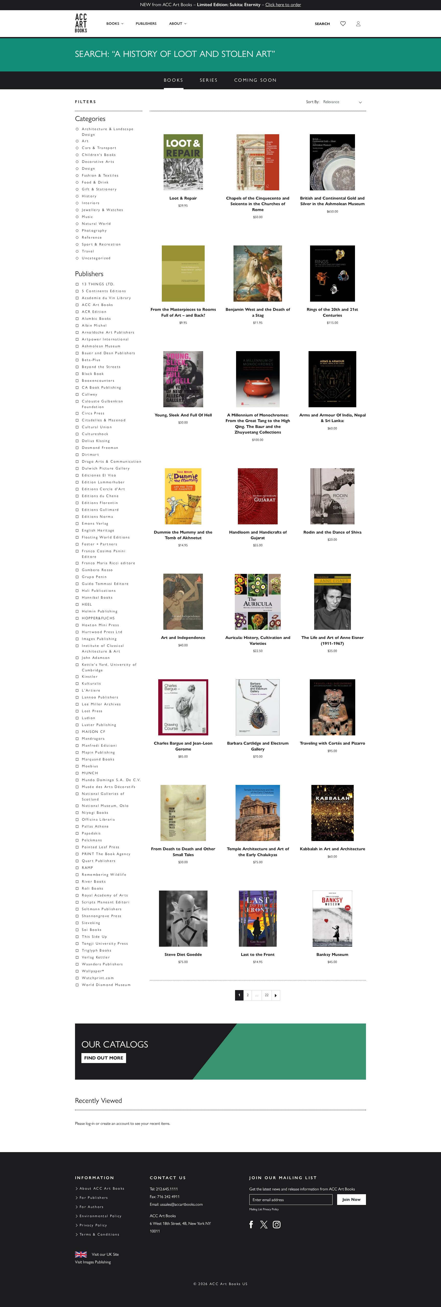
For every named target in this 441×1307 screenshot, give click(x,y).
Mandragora (93, 738)
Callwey (89, 394)
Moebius (90, 766)
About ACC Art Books (102, 1188)
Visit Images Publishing (93, 1262)
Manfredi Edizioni (99, 745)
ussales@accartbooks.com (181, 1204)
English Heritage (98, 530)
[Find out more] (220, 1052)
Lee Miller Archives (101, 704)
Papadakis (91, 833)
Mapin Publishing (98, 752)
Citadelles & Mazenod (104, 420)
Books (112, 23)
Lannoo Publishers (100, 697)
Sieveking (91, 923)
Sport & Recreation (101, 244)
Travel (88, 251)
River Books (94, 881)
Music (87, 217)
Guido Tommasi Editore (105, 584)
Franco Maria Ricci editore (109, 563)
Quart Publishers (99, 861)
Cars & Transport (99, 148)
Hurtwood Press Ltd (102, 632)
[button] (343, 24)
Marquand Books (98, 759)
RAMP (87, 868)
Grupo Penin (94, 577)
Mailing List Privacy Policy (264, 1209)
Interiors (91, 203)
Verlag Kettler (96, 957)
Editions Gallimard (100, 510)
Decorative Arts (98, 161)
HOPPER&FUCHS (98, 618)
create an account (115, 1123)
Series (209, 80)
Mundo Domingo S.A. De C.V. (111, 780)
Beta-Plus (91, 360)
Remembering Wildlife (104, 874)
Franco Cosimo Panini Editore (104, 554)
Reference (92, 237)
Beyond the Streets (101, 367)
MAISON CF (93, 732)
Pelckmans (92, 840)
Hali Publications (99, 590)
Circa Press (93, 413)
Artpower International (105, 339)
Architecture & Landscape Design (108, 132)
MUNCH (90, 773)
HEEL (87, 604)
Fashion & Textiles (100, 175)
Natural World (96, 223)
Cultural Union (97, 427)
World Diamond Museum (106, 985)
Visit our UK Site (105, 1254)
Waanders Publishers (102, 964)
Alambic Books (96, 318)
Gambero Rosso (97, 570)
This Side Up (94, 936)
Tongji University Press (105, 943)
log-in (90, 1123)
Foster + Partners (99, 544)
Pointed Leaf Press (100, 847)
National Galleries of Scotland (103, 797)
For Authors (92, 1207)
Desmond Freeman (100, 448)
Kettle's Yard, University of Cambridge (109, 667)
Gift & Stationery (99, 189)
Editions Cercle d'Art (103, 489)
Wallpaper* (93, 971)
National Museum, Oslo (105, 806)
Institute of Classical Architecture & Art (103, 649)
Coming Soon (255, 80)
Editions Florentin (100, 503)
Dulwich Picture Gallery (106, 468)
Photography (94, 230)
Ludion (88, 718)
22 (266, 995)
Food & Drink (95, 182)
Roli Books (92, 888)
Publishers (146, 23)
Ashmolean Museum (101, 346)
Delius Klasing (96, 441)
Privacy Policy (93, 1225)
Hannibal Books (97, 597)
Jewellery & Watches (102, 210)
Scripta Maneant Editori (106, 902)
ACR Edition (94, 312)
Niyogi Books (95, 812)
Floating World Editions (106, 537)
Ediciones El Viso (99, 475)
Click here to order (283, 4)
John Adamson (96, 658)
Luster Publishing (99, 725)
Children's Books (99, 155)
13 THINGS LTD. (98, 284)
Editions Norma (97, 516)
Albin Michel (94, 325)
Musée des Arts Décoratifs (109, 787)
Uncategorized (96, 258)
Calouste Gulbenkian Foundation (102, 404)
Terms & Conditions (99, 1234)
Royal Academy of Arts (105, 895)
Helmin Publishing (100, 611)
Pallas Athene (95, 826)
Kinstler (90, 676)
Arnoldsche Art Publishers (108, 332)
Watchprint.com (98, 978)
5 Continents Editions (104, 291)
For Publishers (94, 1197)
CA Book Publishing (101, 387)
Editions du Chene (100, 496)
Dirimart (90, 454)
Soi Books (92, 930)
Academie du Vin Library (106, 298)
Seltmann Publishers (102, 909)
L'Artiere (91, 690)
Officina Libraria (98, 819)
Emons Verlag (95, 523)
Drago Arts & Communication (112, 461)
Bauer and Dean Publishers (109, 353)
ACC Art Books (97, 305)
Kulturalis (91, 683)
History (89, 196)
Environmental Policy (101, 1216)
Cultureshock (95, 434)
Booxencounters (98, 380)
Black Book (93, 374)
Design (88, 168)
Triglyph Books (97, 950)
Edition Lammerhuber (103, 482)
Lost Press (92, 711)
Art (85, 141)
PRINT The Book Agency (106, 854)
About (175, 23)
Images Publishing (99, 639)
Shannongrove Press (101, 916)
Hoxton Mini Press (100, 625)
